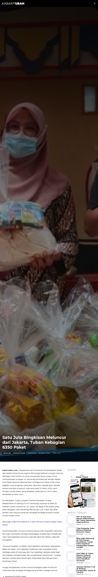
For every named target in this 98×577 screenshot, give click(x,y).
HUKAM (79, 549)
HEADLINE (7, 453)
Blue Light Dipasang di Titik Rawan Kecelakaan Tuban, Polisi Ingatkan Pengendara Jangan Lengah (85, 542)
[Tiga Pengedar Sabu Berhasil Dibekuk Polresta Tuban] (71, 531)
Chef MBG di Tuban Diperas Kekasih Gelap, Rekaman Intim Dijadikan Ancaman (84, 557)
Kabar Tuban (45, 453)
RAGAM (78, 524)
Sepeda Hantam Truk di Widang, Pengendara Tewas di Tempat (85, 569)
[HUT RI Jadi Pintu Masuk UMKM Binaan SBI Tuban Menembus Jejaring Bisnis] (71, 519)
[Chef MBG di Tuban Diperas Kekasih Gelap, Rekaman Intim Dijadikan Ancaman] (71, 556)
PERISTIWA (79, 574)
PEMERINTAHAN (19, 453)
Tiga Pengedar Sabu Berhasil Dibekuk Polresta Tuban (85, 530)
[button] (95, 3)
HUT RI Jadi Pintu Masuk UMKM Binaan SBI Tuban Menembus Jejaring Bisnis (85, 519)
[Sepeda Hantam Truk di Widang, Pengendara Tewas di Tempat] (71, 570)
